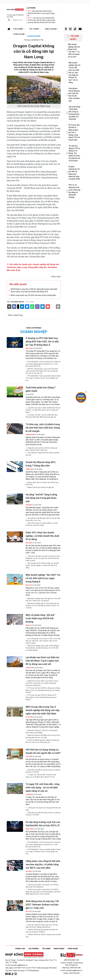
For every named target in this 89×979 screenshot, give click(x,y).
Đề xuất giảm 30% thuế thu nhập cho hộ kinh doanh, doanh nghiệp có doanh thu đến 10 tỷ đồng (42, 565)
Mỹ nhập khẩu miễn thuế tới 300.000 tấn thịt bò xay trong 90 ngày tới (41, 13)
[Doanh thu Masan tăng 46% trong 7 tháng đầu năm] (15, 466)
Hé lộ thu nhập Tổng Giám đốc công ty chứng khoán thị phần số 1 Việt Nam (74, 113)
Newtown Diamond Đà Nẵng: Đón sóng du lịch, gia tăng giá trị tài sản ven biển (43, 736)
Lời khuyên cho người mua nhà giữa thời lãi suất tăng (43, 809)
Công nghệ (19, 34)
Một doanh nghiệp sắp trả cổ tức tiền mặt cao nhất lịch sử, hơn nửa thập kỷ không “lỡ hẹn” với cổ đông (42, 605)
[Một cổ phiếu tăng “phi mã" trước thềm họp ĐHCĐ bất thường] (15, 619)
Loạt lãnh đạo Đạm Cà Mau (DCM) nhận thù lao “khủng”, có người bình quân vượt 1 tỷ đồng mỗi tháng (43, 410)
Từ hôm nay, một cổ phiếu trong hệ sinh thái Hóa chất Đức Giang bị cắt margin (43, 427)
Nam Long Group (15, 315)
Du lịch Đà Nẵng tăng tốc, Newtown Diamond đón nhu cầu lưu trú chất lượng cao (42, 741)
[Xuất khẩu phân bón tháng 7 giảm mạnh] (15, 391)
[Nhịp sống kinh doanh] (24, 955)
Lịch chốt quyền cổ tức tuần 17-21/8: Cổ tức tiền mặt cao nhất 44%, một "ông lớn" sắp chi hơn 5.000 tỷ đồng (43, 641)
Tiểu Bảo (29, 505)
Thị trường (33, 949)
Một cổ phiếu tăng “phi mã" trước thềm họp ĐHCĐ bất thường (40, 618)
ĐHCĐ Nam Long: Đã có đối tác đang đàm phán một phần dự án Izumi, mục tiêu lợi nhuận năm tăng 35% (34, 290)
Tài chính (34, 29)
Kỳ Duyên (29, 717)
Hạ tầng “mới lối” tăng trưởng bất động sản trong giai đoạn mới (41, 498)
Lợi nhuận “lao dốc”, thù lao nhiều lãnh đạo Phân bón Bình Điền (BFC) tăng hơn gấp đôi (42, 416)
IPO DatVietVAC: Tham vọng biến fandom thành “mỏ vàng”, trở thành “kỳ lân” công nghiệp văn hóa (43, 378)
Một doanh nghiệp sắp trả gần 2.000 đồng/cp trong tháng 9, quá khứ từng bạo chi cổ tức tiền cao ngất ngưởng (42, 648)
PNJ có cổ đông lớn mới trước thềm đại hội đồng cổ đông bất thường (74, 191)
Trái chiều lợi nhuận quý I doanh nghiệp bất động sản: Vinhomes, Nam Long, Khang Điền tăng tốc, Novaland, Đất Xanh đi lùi (33, 267)
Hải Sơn (29, 543)
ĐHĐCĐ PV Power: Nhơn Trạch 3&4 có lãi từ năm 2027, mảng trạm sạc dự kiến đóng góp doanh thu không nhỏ (42, 683)
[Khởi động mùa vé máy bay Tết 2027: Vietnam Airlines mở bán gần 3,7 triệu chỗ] (15, 905)
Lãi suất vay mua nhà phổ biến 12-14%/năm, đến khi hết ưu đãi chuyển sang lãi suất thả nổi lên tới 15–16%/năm (41, 20)
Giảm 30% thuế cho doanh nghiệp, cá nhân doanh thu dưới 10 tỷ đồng (42, 524)
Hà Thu (28, 911)
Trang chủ (20, 949)
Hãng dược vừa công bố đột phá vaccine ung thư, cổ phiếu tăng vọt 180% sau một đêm (43, 864)
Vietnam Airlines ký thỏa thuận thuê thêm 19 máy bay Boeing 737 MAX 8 (42, 931)
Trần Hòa (29, 469)
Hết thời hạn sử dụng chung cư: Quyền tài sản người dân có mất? (43, 751)
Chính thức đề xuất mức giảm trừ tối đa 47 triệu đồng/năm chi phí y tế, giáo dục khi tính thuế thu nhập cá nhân (43, 558)
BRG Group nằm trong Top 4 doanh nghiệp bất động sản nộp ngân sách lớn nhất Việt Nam (42, 710)
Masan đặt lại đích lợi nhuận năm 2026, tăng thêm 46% (42, 483)
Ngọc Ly (29, 625)
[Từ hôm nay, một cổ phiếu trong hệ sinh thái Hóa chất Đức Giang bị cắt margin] (15, 428)
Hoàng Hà (30, 667)
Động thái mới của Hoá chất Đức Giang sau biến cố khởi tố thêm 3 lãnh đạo (41, 449)
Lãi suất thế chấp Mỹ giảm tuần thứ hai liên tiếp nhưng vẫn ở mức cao (43, 519)
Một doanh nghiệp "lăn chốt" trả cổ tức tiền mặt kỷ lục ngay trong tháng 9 (43, 578)
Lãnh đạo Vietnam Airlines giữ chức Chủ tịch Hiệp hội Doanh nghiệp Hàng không (42, 926)
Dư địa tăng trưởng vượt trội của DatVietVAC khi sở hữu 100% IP (43, 824)
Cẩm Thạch (30, 829)
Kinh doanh (51, 29)
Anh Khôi (29, 348)
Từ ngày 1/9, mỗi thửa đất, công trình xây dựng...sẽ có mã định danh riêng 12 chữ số (41, 776)
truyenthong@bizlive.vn (18, 965)
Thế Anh (29, 794)
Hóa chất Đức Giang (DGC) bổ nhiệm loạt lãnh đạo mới (42, 454)
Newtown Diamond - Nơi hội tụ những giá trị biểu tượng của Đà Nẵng (42, 731)
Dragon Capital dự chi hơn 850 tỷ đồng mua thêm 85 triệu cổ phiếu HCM (74, 173)
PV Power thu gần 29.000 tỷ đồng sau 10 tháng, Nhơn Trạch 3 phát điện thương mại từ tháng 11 (41, 697)
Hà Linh (29, 871)
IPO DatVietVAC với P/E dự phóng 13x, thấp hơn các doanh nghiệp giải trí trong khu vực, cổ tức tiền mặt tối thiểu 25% (43, 364)
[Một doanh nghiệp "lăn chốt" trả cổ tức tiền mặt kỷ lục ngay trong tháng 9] (15, 579)
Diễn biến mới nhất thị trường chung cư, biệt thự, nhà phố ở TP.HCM (43, 771)
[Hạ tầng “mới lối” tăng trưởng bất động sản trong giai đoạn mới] (15, 499)
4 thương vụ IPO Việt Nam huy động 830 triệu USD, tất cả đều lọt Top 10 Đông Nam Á (42, 341)
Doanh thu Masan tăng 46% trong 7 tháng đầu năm (41, 464)
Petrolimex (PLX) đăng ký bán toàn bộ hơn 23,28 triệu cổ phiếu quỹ (74, 94)
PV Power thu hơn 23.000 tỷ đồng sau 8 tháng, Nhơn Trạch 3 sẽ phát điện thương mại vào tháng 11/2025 (43, 690)
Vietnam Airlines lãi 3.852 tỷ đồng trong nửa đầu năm (43, 936)
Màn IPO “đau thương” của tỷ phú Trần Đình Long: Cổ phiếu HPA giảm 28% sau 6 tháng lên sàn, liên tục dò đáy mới (42, 371)
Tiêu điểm (18, 29)
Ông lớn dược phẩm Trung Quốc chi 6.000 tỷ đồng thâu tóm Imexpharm (42, 886)
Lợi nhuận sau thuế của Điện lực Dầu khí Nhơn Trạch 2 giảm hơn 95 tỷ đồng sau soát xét (42, 660)
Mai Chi (28, 585)
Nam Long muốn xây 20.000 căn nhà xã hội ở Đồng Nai (33, 295)
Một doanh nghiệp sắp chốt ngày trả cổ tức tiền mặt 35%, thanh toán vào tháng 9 (43, 600)
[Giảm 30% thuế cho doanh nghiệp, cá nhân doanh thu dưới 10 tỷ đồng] (15, 537)
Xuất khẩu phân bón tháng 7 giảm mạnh (41, 389)
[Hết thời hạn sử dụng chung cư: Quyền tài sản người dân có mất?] (15, 754)
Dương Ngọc (31, 434)
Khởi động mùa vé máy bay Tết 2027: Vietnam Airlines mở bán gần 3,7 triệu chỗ (42, 904)
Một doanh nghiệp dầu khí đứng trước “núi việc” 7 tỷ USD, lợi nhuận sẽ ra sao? (74, 50)
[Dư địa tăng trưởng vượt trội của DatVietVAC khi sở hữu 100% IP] (15, 826)
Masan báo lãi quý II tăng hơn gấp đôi (40, 487)
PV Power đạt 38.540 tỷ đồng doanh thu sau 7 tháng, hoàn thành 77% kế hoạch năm (74, 132)
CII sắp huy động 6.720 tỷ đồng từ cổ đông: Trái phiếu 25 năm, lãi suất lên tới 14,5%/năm (74, 153)
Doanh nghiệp (33, 36)
